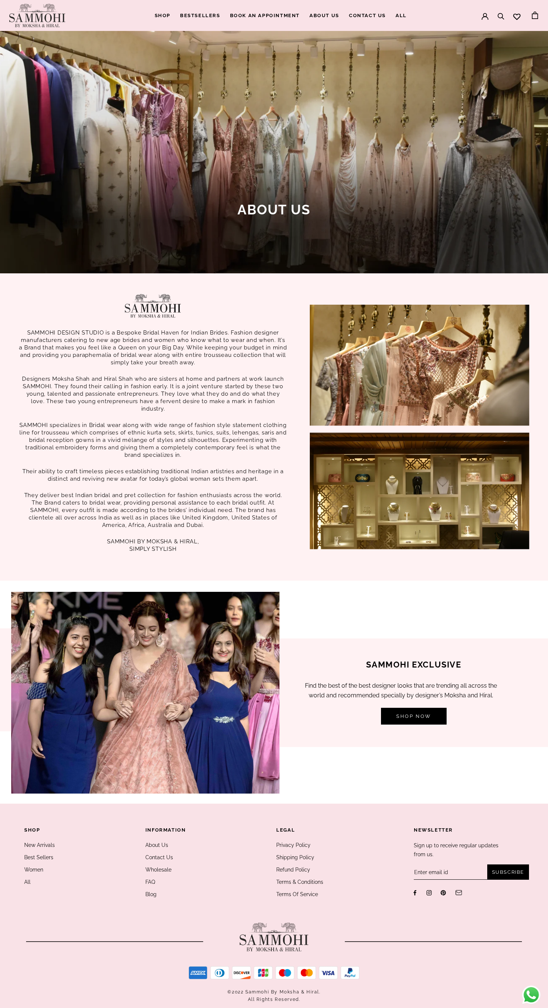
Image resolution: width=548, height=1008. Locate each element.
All (27, 882)
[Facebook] (415, 892)
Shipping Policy (295, 857)
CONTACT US (367, 15)
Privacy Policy (293, 845)
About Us (156, 845)
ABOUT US (324, 15)
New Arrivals (39, 845)
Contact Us (159, 857)
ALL (401, 15)
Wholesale (158, 870)
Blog (151, 894)
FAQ (150, 882)
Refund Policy (293, 870)
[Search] (501, 12)
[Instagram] (429, 892)
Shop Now (413, 716)
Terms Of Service (297, 894)
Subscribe (508, 872)
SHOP (162, 15)
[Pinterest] (443, 892)
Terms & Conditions (299, 882)
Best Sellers (38, 857)
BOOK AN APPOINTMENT (265, 15)
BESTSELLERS (200, 15)
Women (33, 870)
